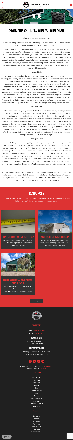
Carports (36, 416)
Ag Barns (36, 424)
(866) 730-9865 (39, 330)
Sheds (36, 419)
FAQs (36, 393)
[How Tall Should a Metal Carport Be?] (18, 221)
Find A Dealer (36, 391)
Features (36, 383)
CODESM (43, 369)
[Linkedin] (42, 361)
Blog (36, 388)
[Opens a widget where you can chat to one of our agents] (7, 437)
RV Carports (36, 426)
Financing (36, 380)
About (36, 385)
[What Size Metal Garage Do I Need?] (55, 221)
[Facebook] (30, 361)
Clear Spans (36, 429)
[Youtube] (34, 361)
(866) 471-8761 (38, 333)
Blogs (36, 301)
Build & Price (36, 377)
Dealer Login (36, 406)
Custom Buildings (36, 432)
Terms (36, 396)
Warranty (36, 401)
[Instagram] (38, 361)
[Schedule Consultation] (2, 2)
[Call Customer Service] (2, 6)
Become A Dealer (36, 404)
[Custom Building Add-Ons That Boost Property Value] (18, 264)
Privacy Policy (48, 366)
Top (68, 435)
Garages (36, 421)
